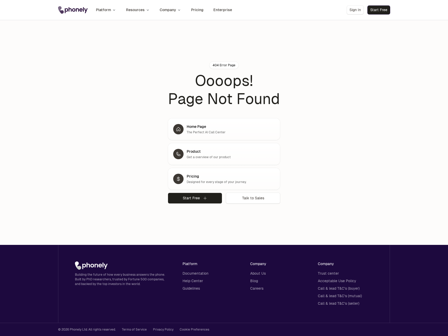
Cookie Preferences (194, 329)
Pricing (197, 10)
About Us (258, 273)
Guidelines (191, 288)
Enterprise (222, 10)
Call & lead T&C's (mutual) (340, 296)
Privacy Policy (163, 329)
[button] (106, 10)
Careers (256, 288)
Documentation (195, 273)
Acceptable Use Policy (337, 281)
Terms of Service (134, 329)
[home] (73, 10)
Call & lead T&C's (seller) (338, 303)
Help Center (193, 281)
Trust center (328, 273)
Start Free (378, 10)
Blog (254, 281)
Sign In (355, 10)
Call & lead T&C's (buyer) (339, 288)
